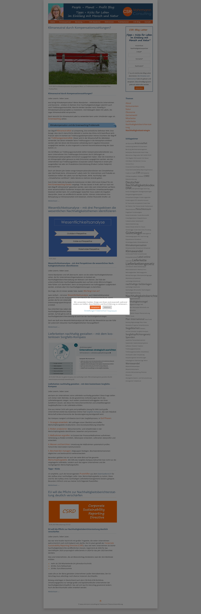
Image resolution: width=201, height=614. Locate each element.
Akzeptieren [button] (95, 307)
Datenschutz (101, 311)
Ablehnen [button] (107, 307)
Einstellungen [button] (89, 311)
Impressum (112, 311)
